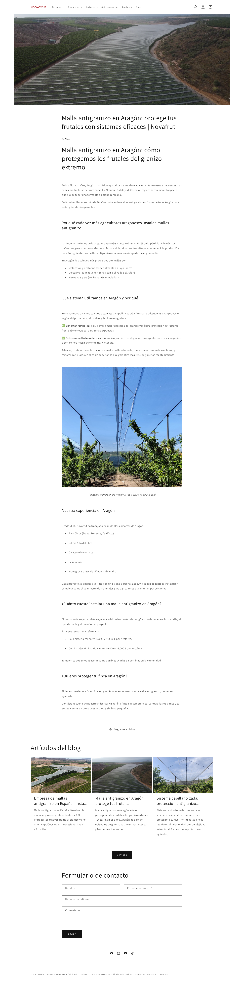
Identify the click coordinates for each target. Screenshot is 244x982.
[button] (58, 6)
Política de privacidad (77, 974)
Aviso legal (164, 974)
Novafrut (41, 974)
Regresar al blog (124, 729)
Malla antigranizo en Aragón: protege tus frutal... (120, 801)
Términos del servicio (122, 974)
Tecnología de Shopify (55, 974)
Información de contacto (145, 974)
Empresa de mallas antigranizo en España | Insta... (60, 801)
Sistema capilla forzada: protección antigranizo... (178, 801)
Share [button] (68, 139)
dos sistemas (103, 313)
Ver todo (122, 854)
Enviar (72, 933)
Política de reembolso (100, 974)
